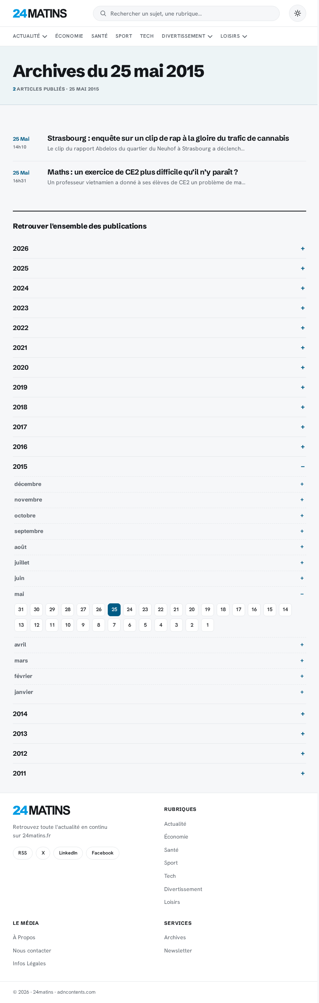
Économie (69, 36)
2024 (21, 288)
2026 (20, 248)
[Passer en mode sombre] (297, 13)
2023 (20, 308)
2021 (20, 347)
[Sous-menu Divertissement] (210, 36)
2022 (20, 328)
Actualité (26, 36)
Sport (124, 36)
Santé (99, 36)
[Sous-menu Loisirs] (244, 36)
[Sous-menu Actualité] (44, 36)
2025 (20, 268)
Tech (147, 36)
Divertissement (183, 36)
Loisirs (230, 36)
